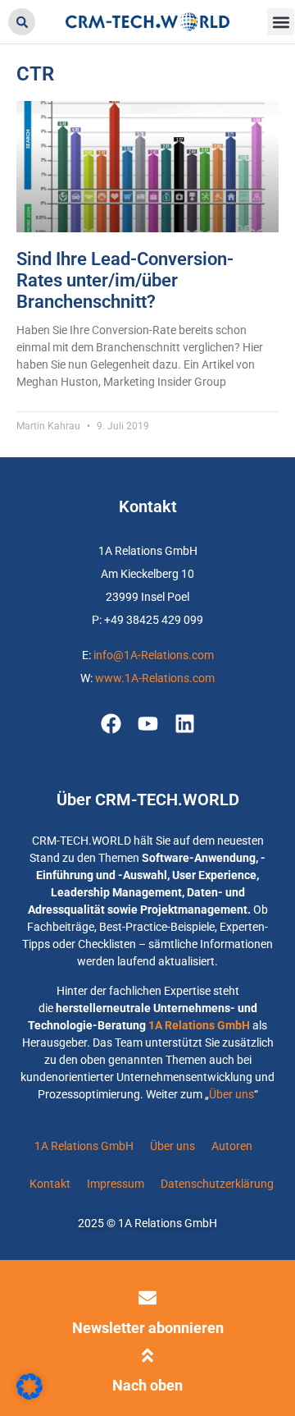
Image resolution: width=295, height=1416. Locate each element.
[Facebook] (111, 723)
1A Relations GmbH (199, 1025)
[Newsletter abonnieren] (147, 1298)
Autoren (231, 1146)
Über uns (231, 1094)
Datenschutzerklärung (217, 1183)
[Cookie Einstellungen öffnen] (29, 1395)
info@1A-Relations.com (153, 655)
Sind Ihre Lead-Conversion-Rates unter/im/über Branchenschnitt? (125, 281)
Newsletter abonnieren (148, 1327)
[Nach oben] (147, 1355)
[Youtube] (148, 723)
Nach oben (147, 1385)
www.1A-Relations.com (155, 678)
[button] (21, 21)
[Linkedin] (185, 723)
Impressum (115, 1183)
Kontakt (50, 1183)
